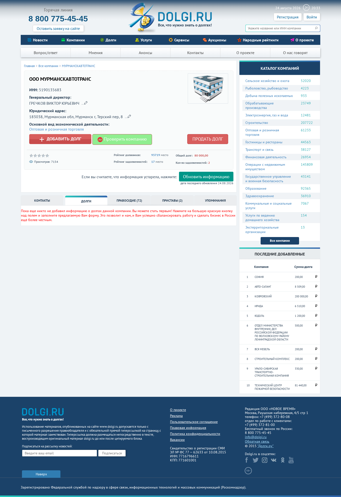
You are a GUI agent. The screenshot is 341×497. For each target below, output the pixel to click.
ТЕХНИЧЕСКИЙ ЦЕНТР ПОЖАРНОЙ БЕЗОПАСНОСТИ (272, 387)
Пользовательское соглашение (194, 421)
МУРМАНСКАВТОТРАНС (78, 66)
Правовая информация (188, 427)
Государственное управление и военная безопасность (268, 178)
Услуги (146, 39)
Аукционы (217, 39)
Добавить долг (60, 139)
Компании (76, 39)
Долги (111, 39)
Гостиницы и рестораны (263, 142)
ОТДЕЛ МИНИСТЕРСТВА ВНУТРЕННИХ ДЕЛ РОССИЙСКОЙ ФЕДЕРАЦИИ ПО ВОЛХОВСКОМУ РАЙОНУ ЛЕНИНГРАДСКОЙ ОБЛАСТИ (272, 332)
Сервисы (181, 39)
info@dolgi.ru (256, 437)
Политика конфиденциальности (195, 433)
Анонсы (145, 52)
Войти (312, 16)
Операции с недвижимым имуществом (265, 166)
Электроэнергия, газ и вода (266, 115)
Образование (255, 188)
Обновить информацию (206, 176)
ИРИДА (259, 306)
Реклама (176, 416)
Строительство (256, 122)
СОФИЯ (259, 277)
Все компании (280, 241)
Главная (29, 66)
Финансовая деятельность (266, 157)
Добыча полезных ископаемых (269, 95)
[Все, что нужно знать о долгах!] (170, 17)
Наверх (41, 474)
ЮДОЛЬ (259, 316)
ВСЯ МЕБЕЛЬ (262, 349)
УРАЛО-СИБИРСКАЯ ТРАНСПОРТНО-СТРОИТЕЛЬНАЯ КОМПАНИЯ (272, 372)
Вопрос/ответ (45, 52)
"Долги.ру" (265, 446)
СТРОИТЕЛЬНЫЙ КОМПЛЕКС (272, 359)
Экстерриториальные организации (262, 229)
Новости (40, 39)
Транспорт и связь (259, 149)
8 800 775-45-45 (58, 18)
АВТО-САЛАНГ (263, 286)
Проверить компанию (125, 139)
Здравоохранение (259, 196)
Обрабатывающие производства (259, 105)
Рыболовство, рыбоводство (266, 88)
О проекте (305, 39)
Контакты (195, 52)
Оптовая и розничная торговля (262, 132)
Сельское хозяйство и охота (267, 81)
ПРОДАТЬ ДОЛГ (207, 139)
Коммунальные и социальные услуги (268, 205)
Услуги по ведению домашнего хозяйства (262, 217)
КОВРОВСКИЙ (263, 296)
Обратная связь (257, 441)
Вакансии (177, 439)
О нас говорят (295, 52)
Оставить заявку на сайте (58, 28)
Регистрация (288, 16)
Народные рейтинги (261, 39)
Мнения (96, 52)
